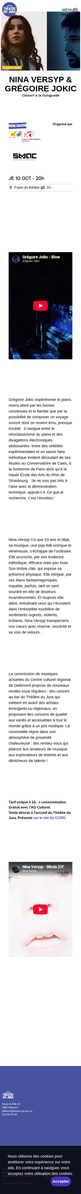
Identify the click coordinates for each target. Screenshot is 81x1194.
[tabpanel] (40, 41)
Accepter (60, 1181)
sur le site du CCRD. (49, 818)
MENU (70, 10)
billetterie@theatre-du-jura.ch (17, 1111)
